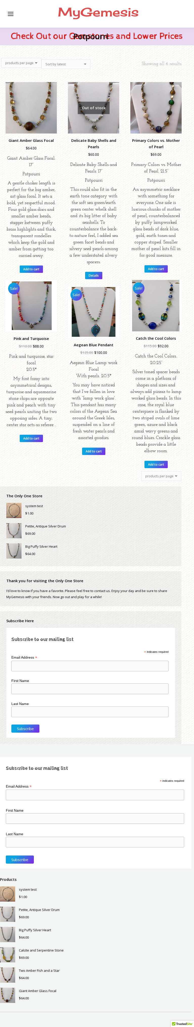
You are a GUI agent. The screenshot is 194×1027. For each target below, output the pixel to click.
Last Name (20, 704)
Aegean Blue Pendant (93, 344)
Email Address (24, 657)
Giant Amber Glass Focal (31, 140)
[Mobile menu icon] (11, 14)
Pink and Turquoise (31, 338)
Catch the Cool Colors (156, 338)
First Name (20, 681)
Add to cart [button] (31, 269)
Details (94, 275)
